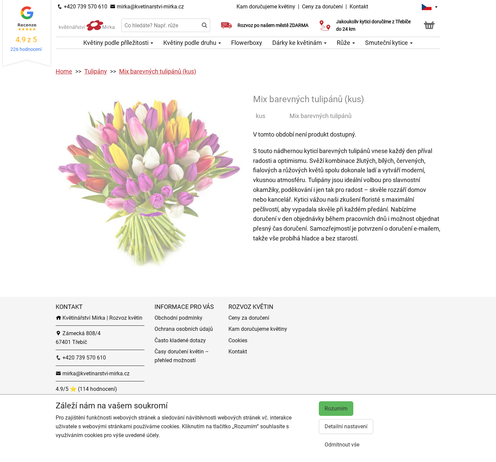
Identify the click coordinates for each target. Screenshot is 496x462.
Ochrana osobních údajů (184, 329)
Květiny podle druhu (190, 42)
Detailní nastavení (346, 426)
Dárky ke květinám (297, 42)
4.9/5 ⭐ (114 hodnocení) (86, 389)
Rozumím (336, 408)
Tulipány (95, 71)
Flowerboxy (246, 42)
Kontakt (359, 6)
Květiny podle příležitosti (116, 42)
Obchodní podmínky (178, 318)
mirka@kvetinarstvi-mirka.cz (149, 6)
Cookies (237, 340)
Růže (344, 42)
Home (64, 71)
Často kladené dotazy (180, 340)
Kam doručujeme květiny (266, 6)
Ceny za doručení (322, 6)
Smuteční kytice (387, 42)
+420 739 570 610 (84, 6)
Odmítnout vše (342, 444)
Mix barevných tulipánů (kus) (157, 71)
